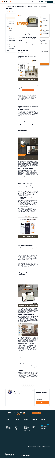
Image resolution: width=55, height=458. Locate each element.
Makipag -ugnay (34, 1)
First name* (41, 43)
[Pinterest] (30, 385)
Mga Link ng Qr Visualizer (9, 428)
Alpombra (16, 428)
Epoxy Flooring (16, 437)
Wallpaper (16, 425)
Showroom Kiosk (8, 427)
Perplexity (39, 446)
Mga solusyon (21, 1)
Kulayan (15, 427)
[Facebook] (23, 385)
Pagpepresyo (26, 1)
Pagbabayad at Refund (35, 425)
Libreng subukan (50, 1)
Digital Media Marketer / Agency (27, 430)
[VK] (32, 385)
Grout (15, 438)
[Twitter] (24, 385)
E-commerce (25, 426)
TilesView (25, 34)
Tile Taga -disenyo (26, 429)
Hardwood (16, 430)
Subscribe (42, 402)
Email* (40, 46)
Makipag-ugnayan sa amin (44, 426)
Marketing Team (25, 431)
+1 (41, 51)
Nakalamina (16, 432)
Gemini (44, 446)
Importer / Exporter (26, 428)
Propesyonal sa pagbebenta (27, 432)
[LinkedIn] (28, 385)
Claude (35, 446)
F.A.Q (33, 427)
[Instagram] (26, 385)
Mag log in (43, 1)
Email (37, 397)
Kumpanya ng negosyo (26, 427)
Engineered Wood (17, 431)
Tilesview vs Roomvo (43, 433)
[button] (10, 15)
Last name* (46, 43)
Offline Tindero (25, 425)
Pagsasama (33, 426)
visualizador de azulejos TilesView (25, 48)
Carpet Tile (16, 429)
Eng (38, 1)
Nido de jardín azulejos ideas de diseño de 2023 (29, 176)
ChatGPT (30, 446)
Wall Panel (16, 426)
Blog (30, 1)
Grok (48, 446)
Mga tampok (15, 1)
